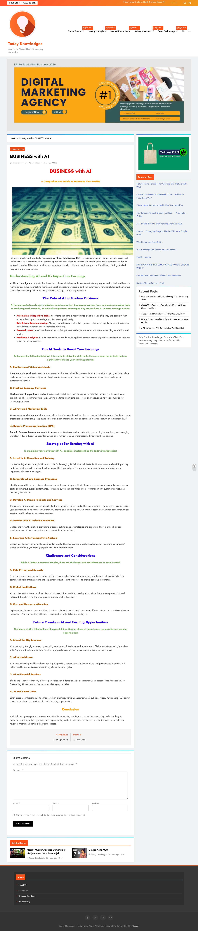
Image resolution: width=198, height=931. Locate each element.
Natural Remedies (121, 30)
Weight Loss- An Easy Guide (149, 242)
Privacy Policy (24, 901)
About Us (22, 884)
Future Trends (77, 30)
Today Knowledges (25, 43)
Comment (18, 770)
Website (95, 803)
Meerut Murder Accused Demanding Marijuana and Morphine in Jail (46, 851)
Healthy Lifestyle (98, 30)
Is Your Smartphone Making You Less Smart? (156, 249)
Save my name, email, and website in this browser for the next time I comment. (50, 815)
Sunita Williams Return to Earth (150, 283)
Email (56, 803)
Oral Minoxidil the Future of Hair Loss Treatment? (158, 275)
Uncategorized (17, 149)
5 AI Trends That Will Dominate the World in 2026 (159, 223)
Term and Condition (27, 896)
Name (16, 803)
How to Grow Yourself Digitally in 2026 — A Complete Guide (140, 3)
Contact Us (23, 890)
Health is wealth (143, 257)
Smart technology (169, 30)
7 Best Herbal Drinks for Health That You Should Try (159, 205)
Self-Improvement (145, 30)
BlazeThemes (133, 926)
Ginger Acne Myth (98, 850)
